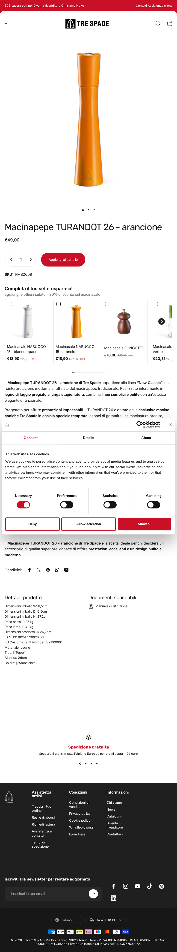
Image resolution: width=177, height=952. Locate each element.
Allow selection (88, 524)
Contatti (141, 5)
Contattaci (114, 834)
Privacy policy (80, 813)
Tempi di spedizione (40, 844)
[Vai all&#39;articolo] (83, 209)
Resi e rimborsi (43, 817)
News (110, 809)
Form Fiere (77, 834)
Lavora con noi (22, 5)
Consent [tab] (31, 438)
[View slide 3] (91, 763)
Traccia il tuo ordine (41, 808)
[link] (27, 321)
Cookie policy (79, 820)
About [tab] (146, 438)
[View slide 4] (97, 763)
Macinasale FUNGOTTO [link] (124, 348)
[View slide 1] (80, 763)
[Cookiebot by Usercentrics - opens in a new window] (140, 424)
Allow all (144, 524)
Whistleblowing (81, 827)
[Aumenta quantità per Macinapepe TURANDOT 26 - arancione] (32, 259)
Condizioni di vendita (79, 804)
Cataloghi (113, 816)
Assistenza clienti (160, 5)
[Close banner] (170, 424)
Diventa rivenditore (47, 5)
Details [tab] (88, 438)
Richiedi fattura (43, 824)
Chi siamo (114, 802)
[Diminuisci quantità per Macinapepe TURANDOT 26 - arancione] (10, 259)
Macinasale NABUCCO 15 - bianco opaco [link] (26, 349)
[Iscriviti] (93, 893)
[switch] (66, 504)
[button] (161, 321)
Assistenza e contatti (42, 833)
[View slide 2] (85, 763)
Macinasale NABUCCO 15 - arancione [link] (75, 349)
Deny (32, 524)
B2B (8, 5)
